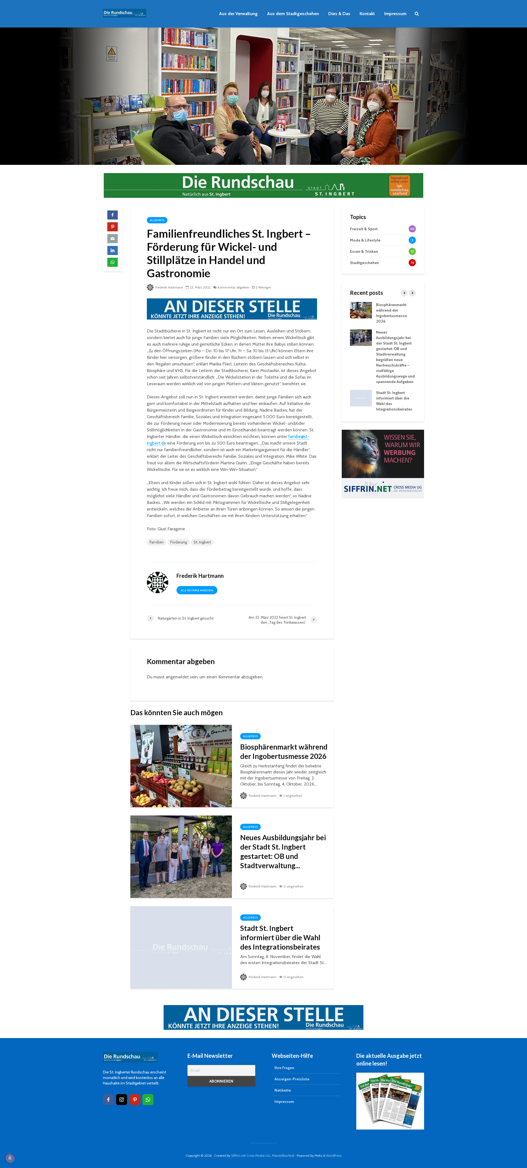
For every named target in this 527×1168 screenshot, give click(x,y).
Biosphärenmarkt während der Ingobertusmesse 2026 (283, 751)
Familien (157, 542)
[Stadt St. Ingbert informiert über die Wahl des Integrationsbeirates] (181, 947)
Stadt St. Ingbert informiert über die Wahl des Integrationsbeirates (280, 937)
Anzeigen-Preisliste (291, 1079)
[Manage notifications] (9, 1158)
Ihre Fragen (284, 1067)
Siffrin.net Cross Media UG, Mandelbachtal (262, 1155)
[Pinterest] (134, 1099)
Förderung (178, 542)
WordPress (333, 1155)
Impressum (395, 13)
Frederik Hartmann (169, 287)
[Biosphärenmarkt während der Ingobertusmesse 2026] (181, 765)
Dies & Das (339, 13)
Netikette (282, 1090)
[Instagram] (121, 1099)
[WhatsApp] (147, 1099)
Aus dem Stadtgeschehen (293, 13)
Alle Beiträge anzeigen (197, 590)
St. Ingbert (202, 542)
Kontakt (367, 13)
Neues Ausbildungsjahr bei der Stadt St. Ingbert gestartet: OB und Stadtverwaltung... (283, 851)
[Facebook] (108, 1099)
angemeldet (177, 676)
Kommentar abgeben (233, 287)
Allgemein (157, 220)
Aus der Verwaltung (238, 13)
